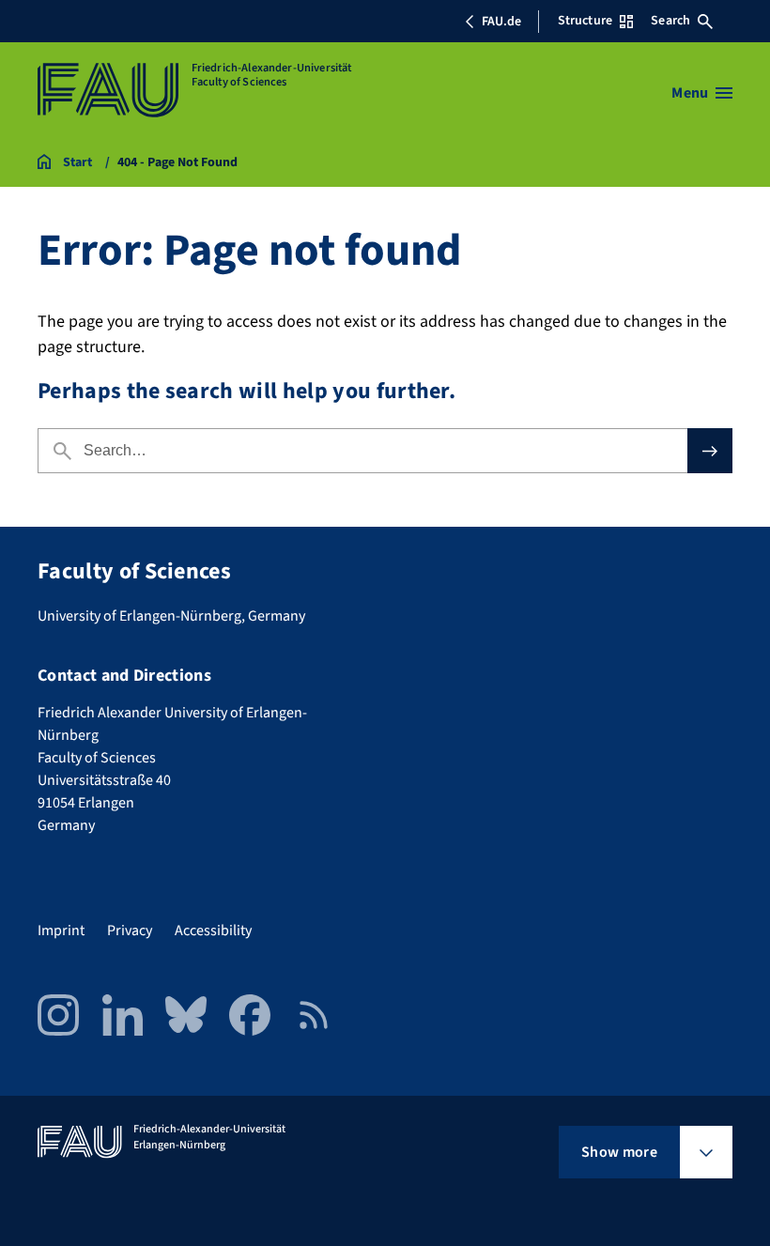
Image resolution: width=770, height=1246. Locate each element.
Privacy (129, 930)
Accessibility (213, 930)
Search (670, 20)
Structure (585, 20)
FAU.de (501, 21)
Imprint (61, 930)
